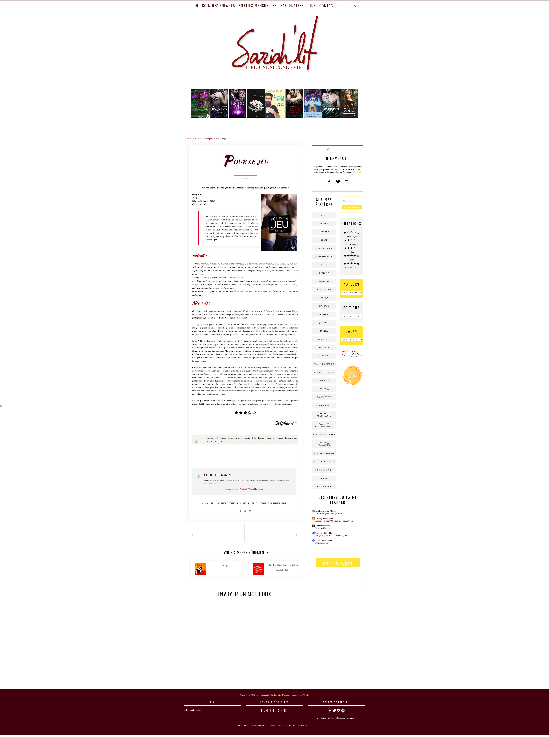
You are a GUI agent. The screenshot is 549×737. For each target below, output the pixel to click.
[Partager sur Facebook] (240, 511)
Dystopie (324, 273)
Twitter (251, 489)
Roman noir (324, 380)
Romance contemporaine (205, 138)
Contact (327, 5)
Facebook (243, 489)
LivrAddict (351, 717)
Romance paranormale (324, 444)
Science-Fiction (324, 470)
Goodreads (321, 717)
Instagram (259, 489)
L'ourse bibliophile (323, 533)
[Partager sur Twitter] (245, 511)
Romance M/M (324, 405)
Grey (255, 503)
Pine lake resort (321, 542)
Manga (324, 331)
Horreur (324, 306)
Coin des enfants (218, 5)
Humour (324, 314)
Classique (324, 231)
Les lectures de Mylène (326, 510)
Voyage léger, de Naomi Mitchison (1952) (331, 535)
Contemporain (324, 248)
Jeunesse (324, 322)
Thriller (324, 478)
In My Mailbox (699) (323, 528)
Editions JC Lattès (239, 503)
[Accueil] (196, 5)
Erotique (324, 281)
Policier (324, 355)
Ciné (312, 5)
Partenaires (292, 5)
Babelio (331, 717)
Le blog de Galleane (324, 518)
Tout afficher (359, 547)
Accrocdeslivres (322, 525)
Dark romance (324, 256)
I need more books (323, 540)
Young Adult (324, 486)
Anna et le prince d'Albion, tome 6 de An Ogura (334, 520)
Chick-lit (324, 223)
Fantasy (324, 297)
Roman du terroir (324, 364)
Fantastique (324, 289)
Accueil (189, 138)
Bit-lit (324, 215)
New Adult (324, 339)
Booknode (340, 717)
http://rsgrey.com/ (214, 441)
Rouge (225, 565)
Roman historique (324, 372)
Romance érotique (324, 461)
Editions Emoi (219, 503)
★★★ (205, 503)
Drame (324, 264)
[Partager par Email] (250, 511)
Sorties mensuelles (258, 5)
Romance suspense (324, 453)
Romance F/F (324, 397)
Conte (324, 240)
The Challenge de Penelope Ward (328, 513)
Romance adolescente (324, 414)
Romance (324, 389)
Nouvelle (324, 347)
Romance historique (324, 434)
